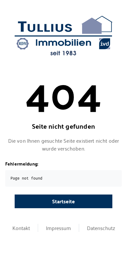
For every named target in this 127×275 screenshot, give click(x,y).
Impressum (58, 228)
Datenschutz (101, 228)
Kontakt (21, 228)
